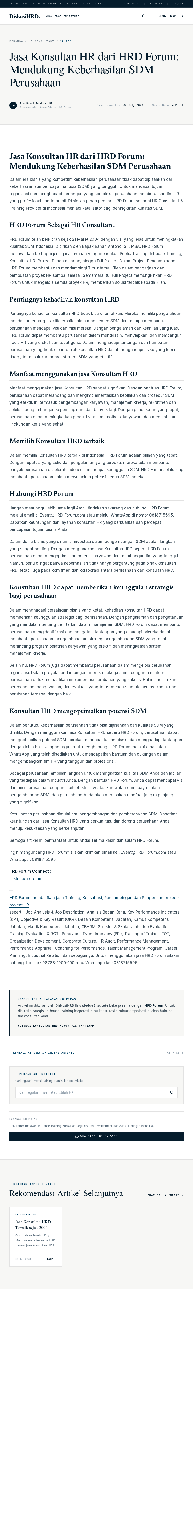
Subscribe (131, 3)
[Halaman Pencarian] (144, 16)
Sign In (156, 3)
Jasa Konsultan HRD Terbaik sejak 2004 (33, 1224)
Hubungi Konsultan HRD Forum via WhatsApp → (58, 1025)
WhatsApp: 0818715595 (99, 1136)
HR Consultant (41, 41)
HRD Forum (154, 1005)
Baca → (52, 1259)
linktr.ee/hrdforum (26, 878)
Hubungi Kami (166, 16)
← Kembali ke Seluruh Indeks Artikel (41, 1052)
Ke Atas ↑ (175, 1052)
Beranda (16, 41)
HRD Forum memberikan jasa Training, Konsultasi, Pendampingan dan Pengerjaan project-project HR (94, 901)
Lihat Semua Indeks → (164, 1195)
